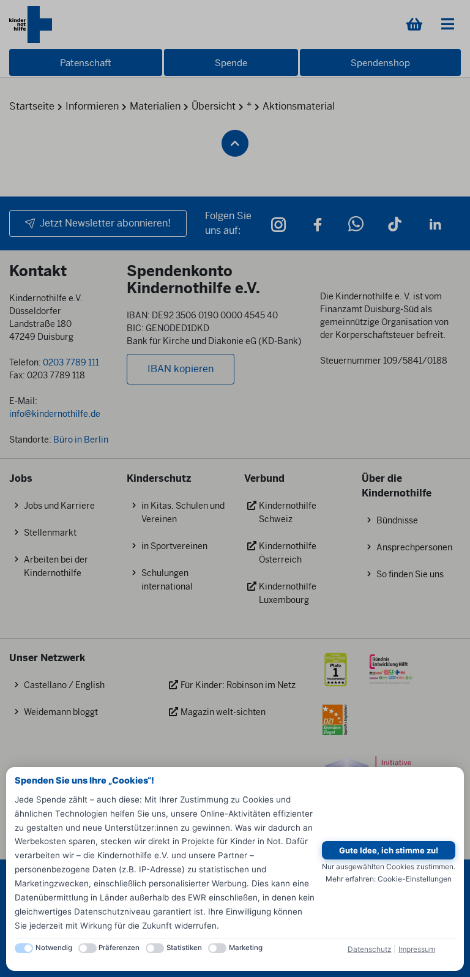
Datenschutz (370, 949)
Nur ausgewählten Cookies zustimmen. (388, 866)
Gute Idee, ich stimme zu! (388, 850)
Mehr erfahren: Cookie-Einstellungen (389, 878)
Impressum (416, 949)
